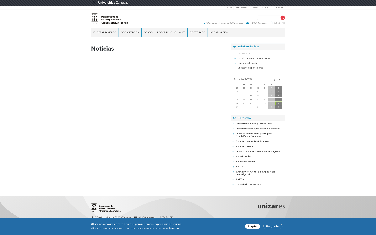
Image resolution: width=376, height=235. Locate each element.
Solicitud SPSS (244, 146)
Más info (174, 228)
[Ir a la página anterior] (274, 80)
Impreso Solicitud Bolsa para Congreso (258, 151)
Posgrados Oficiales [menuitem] (171, 32)
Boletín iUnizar (244, 156)
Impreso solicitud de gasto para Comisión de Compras (254, 135)
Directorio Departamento (250, 67)
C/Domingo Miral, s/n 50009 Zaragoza (224, 23)
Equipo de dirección (247, 63)
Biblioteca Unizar (245, 161)
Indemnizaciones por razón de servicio (258, 128)
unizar (229, 8)
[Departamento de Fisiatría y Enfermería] (109, 18)
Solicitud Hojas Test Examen (252, 141)
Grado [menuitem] (148, 32)
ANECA (240, 179)
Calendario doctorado (248, 184)
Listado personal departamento (253, 58)
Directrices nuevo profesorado (254, 123)
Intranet (279, 8)
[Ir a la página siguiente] (279, 80)
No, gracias (273, 226)
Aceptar (253, 226)
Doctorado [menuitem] (197, 32)
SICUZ (239, 166)
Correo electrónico (261, 8)
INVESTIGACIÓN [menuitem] (219, 32)
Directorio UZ (242, 8)
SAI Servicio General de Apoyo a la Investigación (255, 173)
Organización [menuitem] (130, 32)
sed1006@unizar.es (258, 23)
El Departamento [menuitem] (104, 32)
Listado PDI (243, 53)
